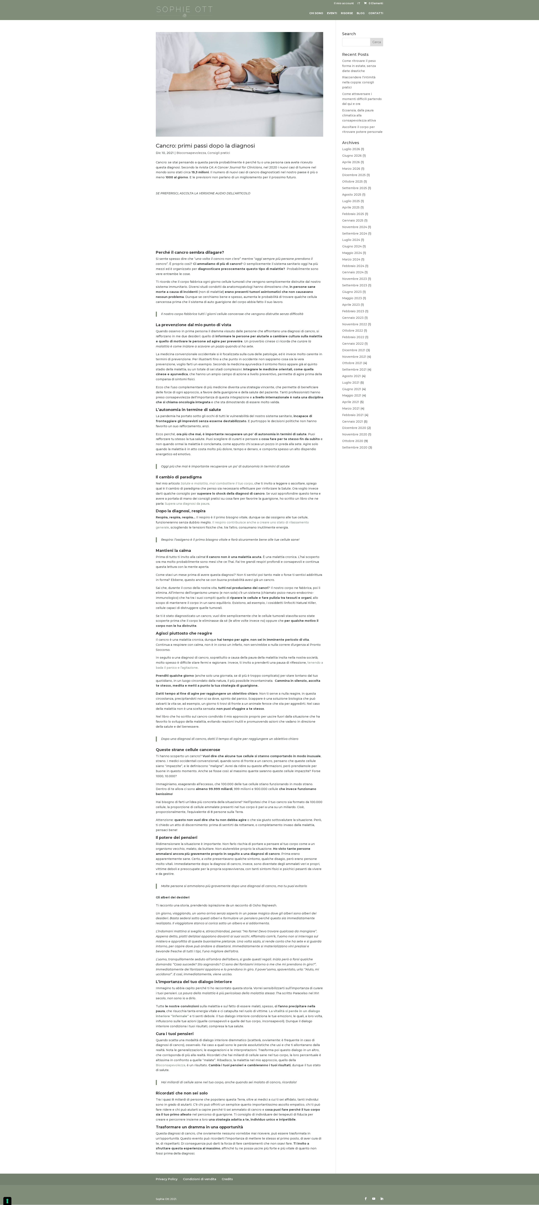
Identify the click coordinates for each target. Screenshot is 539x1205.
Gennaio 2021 (352, 421)
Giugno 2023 (352, 292)
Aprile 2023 (351, 305)
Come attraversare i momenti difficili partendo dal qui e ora (362, 99)
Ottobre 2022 (352, 330)
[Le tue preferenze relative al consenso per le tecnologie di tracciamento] (7, 1201)
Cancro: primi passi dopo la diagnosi (205, 145)
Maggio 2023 (352, 298)
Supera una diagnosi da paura (187, 504)
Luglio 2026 (351, 149)
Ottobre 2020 (352, 441)
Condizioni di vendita (199, 1179)
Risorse (347, 13)
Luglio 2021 (350, 382)
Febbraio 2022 (353, 337)
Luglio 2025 (351, 201)
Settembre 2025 (354, 188)
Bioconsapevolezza (191, 153)
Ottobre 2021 (352, 363)
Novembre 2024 (354, 227)
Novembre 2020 (354, 434)
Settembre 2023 (354, 285)
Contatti (375, 13)
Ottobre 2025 (352, 181)
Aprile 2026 (351, 162)
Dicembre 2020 (354, 428)
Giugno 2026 (352, 155)
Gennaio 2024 (353, 272)
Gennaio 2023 (353, 318)
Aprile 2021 (350, 402)
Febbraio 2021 (353, 415)
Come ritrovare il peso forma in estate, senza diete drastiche (359, 66)
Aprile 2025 (351, 207)
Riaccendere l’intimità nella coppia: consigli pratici (358, 82)
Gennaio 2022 (353, 344)
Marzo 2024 (351, 259)
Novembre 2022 (354, 324)
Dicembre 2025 (354, 175)
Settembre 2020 (354, 447)
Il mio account (344, 3)
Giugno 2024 (352, 246)
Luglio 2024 (351, 240)
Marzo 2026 (351, 169)
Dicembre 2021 (353, 350)
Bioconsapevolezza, (171, 1065)
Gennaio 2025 (352, 220)
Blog (361, 13)
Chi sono (316, 13)
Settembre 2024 (354, 233)
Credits (227, 1179)
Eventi (332, 13)
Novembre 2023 (354, 279)
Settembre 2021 (354, 369)
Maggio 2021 (351, 395)
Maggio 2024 (352, 253)
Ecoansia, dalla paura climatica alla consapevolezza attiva (359, 115)
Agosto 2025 (351, 194)
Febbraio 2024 (353, 266)
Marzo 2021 (351, 408)
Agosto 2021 (351, 376)
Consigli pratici (218, 153)
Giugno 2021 (351, 389)
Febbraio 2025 (353, 214)
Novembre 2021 (354, 357)
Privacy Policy (166, 1179)
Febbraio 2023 (353, 311)
